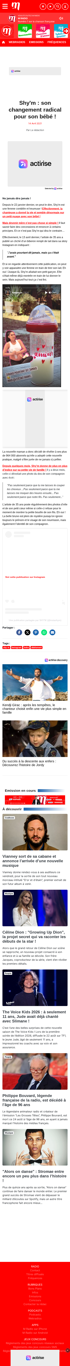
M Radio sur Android (35, 1332)
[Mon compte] (65, 6)
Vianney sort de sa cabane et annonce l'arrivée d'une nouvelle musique (32, 861)
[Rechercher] (57, 6)
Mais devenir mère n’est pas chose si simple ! (30, 223)
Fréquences (57, 42)
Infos (35, 1292)
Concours (35, 1300)
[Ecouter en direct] (50, 6)
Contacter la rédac (35, 1304)
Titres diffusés (35, 1274)
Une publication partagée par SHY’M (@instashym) (35, 620)
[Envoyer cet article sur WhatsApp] (43, 634)
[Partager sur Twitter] (26, 634)
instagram (16, 647)
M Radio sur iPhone (35, 1328)
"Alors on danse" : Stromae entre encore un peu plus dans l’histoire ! (34, 1176)
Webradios (17, 42)
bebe (26, 647)
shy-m (6, 647)
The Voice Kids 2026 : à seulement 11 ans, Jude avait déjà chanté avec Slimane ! (34, 1016)
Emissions (36, 42)
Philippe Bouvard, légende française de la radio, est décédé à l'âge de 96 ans (34, 1100)
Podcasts (35, 1314)
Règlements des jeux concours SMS (35, 1347)
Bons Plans (35, 1288)
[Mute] (61, 18)
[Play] (4, 28)
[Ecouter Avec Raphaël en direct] (35, 799)
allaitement (36, 647)
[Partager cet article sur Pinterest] (35, 634)
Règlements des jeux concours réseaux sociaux (35, 1343)
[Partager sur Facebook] (18, 634)
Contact (35, 1270)
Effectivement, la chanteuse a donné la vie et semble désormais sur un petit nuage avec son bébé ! (33, 212)
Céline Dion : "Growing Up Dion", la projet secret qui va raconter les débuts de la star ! (34, 936)
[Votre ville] (43, 6)
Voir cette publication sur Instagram (25, 577)
